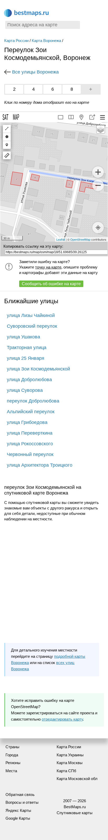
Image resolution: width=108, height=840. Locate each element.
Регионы (13, 762)
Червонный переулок (30, 454)
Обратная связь (20, 794)
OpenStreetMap (80, 239)
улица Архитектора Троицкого (39, 465)
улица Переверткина (29, 433)
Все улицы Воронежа (35, 72)
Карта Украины (70, 755)
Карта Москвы (70, 762)
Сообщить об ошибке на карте (51, 284)
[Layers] (101, 129)
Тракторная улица (26, 347)
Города (12, 755)
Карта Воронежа (46, 40)
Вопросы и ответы (22, 802)
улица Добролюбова (29, 379)
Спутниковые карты (75, 813)
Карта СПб (66, 771)
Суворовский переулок (32, 326)
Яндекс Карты (18, 810)
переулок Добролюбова (33, 401)
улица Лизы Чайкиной (31, 315)
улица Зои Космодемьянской (38, 369)
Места (11, 771)
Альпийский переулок (31, 411)
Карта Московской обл (77, 778)
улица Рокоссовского (30, 443)
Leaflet (60, 239)
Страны (12, 747)
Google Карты (18, 818)
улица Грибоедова (27, 422)
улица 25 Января (25, 358)
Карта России (16, 40)
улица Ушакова (23, 336)
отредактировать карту (62, 719)
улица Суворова (25, 390)
